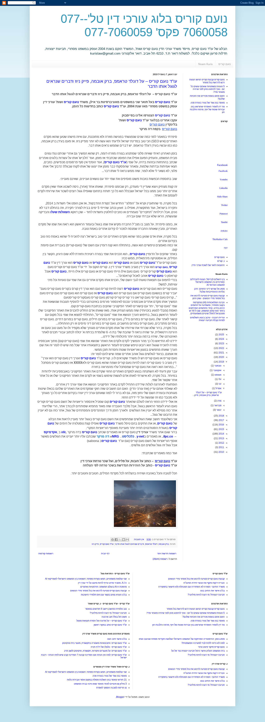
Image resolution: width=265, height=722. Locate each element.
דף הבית (105, 553)
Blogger (120, 697)
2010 (221, 452)
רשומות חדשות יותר (166, 553)
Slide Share (222, 196)
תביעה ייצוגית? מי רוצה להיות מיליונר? (206, 594)
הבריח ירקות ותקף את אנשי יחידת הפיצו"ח (204, 582)
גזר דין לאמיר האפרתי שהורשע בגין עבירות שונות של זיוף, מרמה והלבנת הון (207, 109)
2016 (221, 424)
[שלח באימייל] (127, 540)
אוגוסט (217, 374)
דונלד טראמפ (151, 544)
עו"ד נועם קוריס (106, 544)
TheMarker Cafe (220, 239)
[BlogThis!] (124, 540)
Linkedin (223, 187)
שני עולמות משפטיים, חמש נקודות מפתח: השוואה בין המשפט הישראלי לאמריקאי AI (86, 578)
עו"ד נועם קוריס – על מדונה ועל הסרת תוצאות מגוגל (101, 620)
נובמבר (217, 365)
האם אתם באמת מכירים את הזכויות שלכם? (203, 616)
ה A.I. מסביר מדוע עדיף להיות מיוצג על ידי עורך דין (102, 582)
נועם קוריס (224, 64)
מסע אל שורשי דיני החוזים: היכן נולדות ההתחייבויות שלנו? (209, 290)
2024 (221, 339)
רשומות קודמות (45, 553)
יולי (219, 379)
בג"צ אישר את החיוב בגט (212, 590)
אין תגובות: (138, 539)
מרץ (219, 400)
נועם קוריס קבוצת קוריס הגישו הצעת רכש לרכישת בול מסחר (207, 81)
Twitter (224, 205)
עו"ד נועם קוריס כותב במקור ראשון (110, 624)
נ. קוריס (221, 261)
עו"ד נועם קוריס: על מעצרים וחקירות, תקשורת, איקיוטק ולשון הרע (95, 650)
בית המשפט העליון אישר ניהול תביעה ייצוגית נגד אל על (198, 650)
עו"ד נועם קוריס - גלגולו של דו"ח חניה (109, 647)
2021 (221, 352)
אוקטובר (217, 370)
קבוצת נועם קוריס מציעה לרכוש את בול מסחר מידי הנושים (196, 578)
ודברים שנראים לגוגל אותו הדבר (129, 544)
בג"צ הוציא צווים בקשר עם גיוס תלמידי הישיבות (104, 594)
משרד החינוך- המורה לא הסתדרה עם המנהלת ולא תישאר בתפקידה (191, 586)
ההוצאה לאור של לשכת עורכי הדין (208, 265)
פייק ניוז (95, 544)
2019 (221, 361)
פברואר (217, 405)
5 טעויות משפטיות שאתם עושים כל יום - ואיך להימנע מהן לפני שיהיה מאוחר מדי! (208, 89)
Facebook (222, 165)
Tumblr (224, 222)
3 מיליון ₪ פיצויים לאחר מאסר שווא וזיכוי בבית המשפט (100, 683)
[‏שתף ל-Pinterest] (112, 540)
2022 (221, 348)
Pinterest (224, 213)
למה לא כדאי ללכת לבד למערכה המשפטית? (203, 643)
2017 (221, 420)
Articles (224, 230)
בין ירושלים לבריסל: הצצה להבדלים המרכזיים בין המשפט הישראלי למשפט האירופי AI (207, 282)
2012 (221, 443)
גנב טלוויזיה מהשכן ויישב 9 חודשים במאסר (106, 608)
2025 (221, 334)
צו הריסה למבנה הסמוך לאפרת (111, 687)
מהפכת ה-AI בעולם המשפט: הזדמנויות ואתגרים (103, 586)
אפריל (218, 388)
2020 (221, 357)
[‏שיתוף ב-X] (120, 540)
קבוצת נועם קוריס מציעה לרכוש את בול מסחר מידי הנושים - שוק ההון (208, 297)
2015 (221, 429)
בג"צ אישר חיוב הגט (117, 639)
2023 (221, 343)
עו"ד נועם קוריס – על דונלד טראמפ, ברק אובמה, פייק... (207, 394)
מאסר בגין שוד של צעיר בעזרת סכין (208, 102)
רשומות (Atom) (160, 559)
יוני (219, 384)
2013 (221, 438)
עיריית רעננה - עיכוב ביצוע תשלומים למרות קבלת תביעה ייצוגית (207, 319)
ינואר (218, 410)
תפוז (226, 247)
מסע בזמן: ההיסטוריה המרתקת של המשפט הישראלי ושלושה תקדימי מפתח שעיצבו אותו (182, 639)
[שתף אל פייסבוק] (116, 540)
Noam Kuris (205, 64)
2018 (221, 415)
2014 (221, 433)
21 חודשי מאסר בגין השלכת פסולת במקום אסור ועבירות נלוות (97, 679)
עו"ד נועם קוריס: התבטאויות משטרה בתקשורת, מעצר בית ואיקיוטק (94, 643)
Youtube (224, 179)
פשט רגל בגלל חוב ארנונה (114, 616)
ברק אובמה (163, 544)
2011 (221, 447)
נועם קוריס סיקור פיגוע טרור (211, 647)
